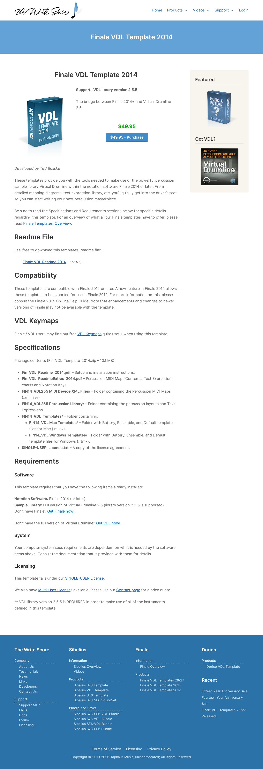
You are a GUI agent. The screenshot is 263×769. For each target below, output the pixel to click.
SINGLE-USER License (84, 578)
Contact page (128, 590)
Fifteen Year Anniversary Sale (224, 691)
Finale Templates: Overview (47, 223)
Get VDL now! (108, 523)
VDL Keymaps (89, 334)
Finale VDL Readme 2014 (44, 262)
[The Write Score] (48, 10)
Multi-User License (54, 590)
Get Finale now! (60, 511)
